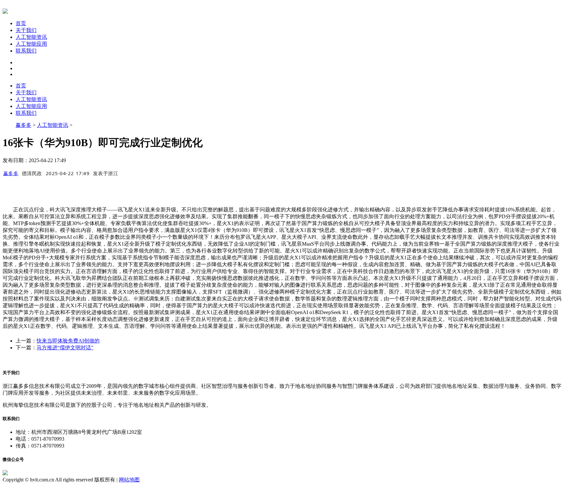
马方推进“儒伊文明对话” (65, 347)
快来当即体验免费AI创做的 (68, 340)
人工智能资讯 (31, 37)
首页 (21, 23)
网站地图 (129, 479)
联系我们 (26, 50)
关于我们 (26, 30)
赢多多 (23, 125)
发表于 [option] (105, 173)
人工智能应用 (31, 44)
